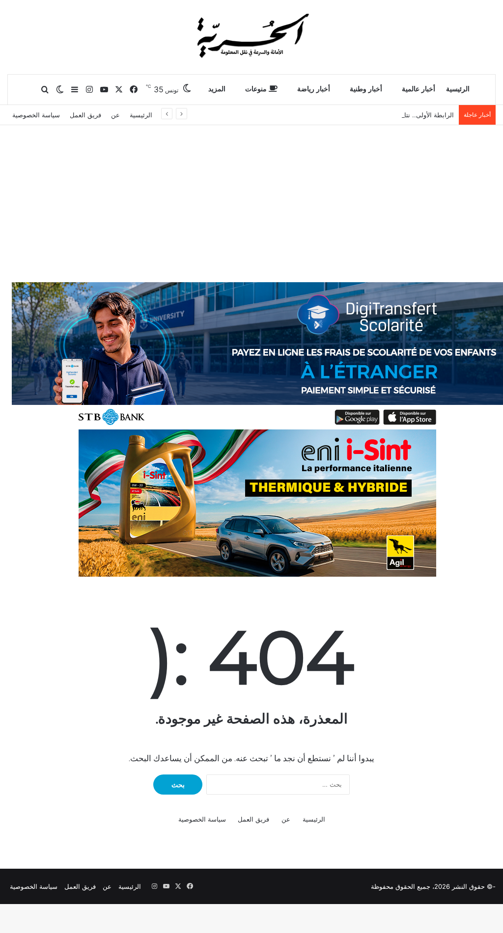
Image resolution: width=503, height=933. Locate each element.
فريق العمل (85, 115)
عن (115, 115)
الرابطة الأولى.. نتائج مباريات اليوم (407, 115)
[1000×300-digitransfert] (257, 355)
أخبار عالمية (418, 89)
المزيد (216, 89)
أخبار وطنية (366, 89)
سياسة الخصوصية (36, 115)
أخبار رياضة (313, 89)
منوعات (257, 89)
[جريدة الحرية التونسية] (251, 37)
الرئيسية (458, 89)
